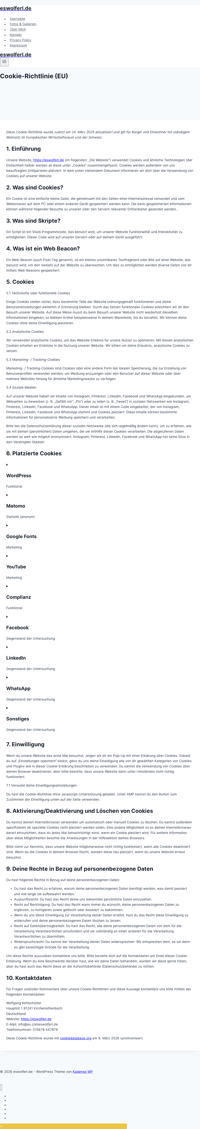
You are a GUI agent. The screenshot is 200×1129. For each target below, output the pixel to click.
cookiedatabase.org (75, 1038)
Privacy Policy (20, 40)
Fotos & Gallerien (23, 24)
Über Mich (18, 30)
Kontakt (16, 35)
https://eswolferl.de (48, 160)
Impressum (18, 45)
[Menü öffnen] (4, 62)
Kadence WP (83, 1072)
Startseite (17, 19)
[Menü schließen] (1, 1087)
